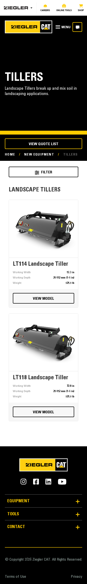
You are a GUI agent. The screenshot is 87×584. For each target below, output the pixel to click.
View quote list (43, 144)
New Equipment (39, 154)
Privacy (76, 577)
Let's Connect (77, 27)
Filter (46, 172)
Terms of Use (15, 577)
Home (10, 154)
